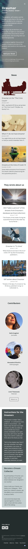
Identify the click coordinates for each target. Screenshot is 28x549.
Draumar (6, 543)
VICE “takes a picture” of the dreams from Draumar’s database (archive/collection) (14, 210)
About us (12, 543)
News (16, 543)
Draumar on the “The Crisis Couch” (12, 99)
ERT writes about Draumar (14, 279)
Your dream (23, 543)
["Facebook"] (3, 527)
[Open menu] (24, 4)
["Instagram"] (6, 527)
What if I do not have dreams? (13, 134)
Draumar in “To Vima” (14, 246)
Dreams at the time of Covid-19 (14, 165)
